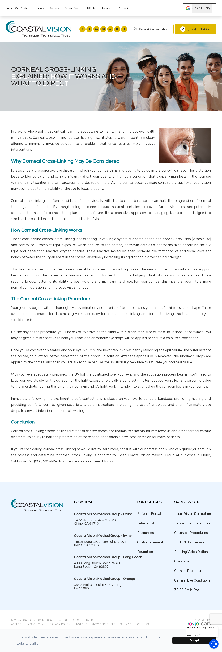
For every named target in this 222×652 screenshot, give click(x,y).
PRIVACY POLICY (60, 624)
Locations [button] (107, 8)
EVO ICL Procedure (189, 542)
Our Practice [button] (22, 8)
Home (9, 8)
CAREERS (143, 624)
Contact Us (125, 8)
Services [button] (54, 8)
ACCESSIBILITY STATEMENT (28, 624)
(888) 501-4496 (199, 29)
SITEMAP (126, 624)
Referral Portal (149, 514)
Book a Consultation (153, 29)
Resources (145, 533)
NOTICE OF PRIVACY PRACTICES (96, 624)
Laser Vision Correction (192, 514)
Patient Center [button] (73, 8)
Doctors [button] (39, 8)
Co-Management (150, 542)
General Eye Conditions (192, 580)
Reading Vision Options (192, 552)
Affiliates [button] (92, 8)
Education (145, 552)
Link (100, 518)
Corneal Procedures (189, 571)
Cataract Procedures (191, 533)
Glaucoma (182, 561)
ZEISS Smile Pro (186, 590)
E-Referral (145, 523)
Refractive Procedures (192, 523)
